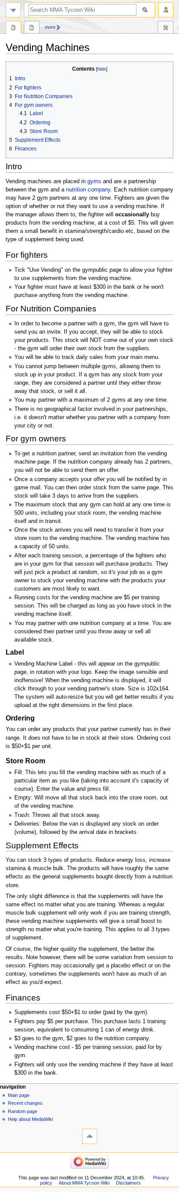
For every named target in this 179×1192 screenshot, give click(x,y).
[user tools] (165, 9)
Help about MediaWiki (30, 1119)
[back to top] (89, 1136)
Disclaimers (128, 1182)
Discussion (31, 28)
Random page (22, 1111)
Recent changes (25, 1103)
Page (13, 28)
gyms (94, 181)
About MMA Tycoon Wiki (84, 1182)
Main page (19, 1095)
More (50, 27)
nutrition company (88, 190)
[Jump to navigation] (13, 9)
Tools (165, 28)
